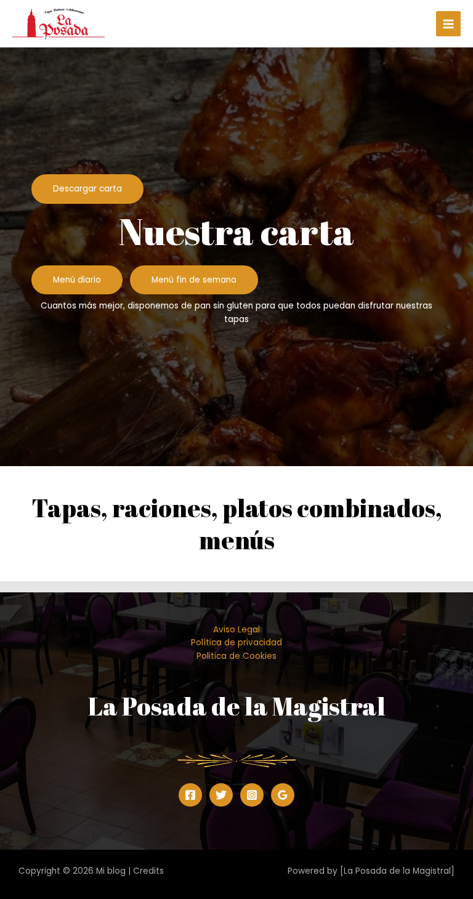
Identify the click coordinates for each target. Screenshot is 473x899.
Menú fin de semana (194, 280)
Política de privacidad (236, 642)
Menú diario (77, 280)
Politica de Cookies (236, 656)
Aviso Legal (236, 629)
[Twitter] (221, 795)
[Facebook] (190, 795)
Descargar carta (87, 189)
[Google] (282, 795)
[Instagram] (252, 795)
